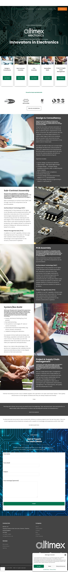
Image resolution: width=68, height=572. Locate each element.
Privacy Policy (53, 569)
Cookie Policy (46, 569)
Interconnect (6, 546)
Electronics (5, 544)
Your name (6, 454)
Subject (5, 472)
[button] (65, 555)
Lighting (5, 548)
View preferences (60, 566)
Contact (38, 534)
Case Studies (39, 528)
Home (28, 25)
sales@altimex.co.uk (8, 536)
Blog (37, 532)
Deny (49, 566)
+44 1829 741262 (50, 449)
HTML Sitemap (39, 536)
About (37, 526)
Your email (6, 463)
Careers (38, 530)
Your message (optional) (11, 480)
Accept (39, 566)
